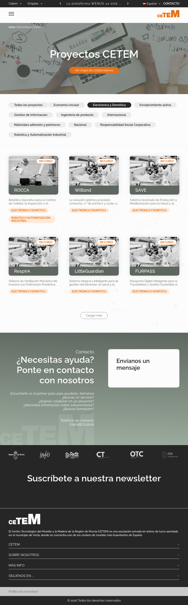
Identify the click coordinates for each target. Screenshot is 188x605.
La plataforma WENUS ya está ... (94, 3)
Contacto (171, 3)
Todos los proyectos (28, 105)
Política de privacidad (23, 591)
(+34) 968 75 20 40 (82, 424)
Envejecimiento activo (155, 105)
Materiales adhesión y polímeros (37, 125)
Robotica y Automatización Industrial (40, 134)
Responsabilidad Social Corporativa (125, 125)
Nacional (80, 125)
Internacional (116, 115)
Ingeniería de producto (77, 115)
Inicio (12, 27)
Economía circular (66, 105)
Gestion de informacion (30, 115)
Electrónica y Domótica (109, 105)
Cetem (13, 3)
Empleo (33, 3)
